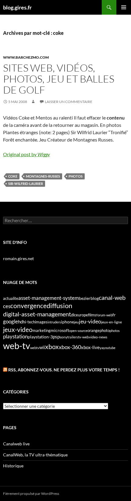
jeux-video (18, 329)
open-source (78, 331)
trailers (72, 337)
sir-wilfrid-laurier (25, 184)
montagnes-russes (43, 176)
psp (56, 336)
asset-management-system (48, 298)
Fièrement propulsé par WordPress (31, 493)
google (10, 321)
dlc (73, 314)
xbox (52, 346)
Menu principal (123, 7)
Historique (13, 465)
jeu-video (90, 321)
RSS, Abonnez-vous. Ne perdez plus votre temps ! (64, 369)
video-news (98, 337)
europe (82, 314)
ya (101, 348)
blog (94, 298)
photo (105, 330)
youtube (109, 348)
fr (114, 314)
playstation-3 (40, 336)
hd (20, 321)
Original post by (26, 154)
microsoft (60, 330)
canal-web (112, 297)
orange (93, 330)
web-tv (16, 345)
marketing (42, 330)
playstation (15, 336)
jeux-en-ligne (111, 322)
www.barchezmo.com (26, 57)
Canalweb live (16, 443)
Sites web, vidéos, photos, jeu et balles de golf (58, 78)
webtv (34, 348)
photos (76, 176)
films (92, 314)
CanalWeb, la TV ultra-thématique (35, 454)
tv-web (83, 337)
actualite (10, 298)
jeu (76, 322)
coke (12, 176)
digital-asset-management (37, 314)
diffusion (59, 305)
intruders (54, 322)
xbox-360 (70, 347)
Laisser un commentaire (68, 101)
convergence (28, 305)
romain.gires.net (18, 258)
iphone (67, 321)
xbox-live (90, 347)
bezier (84, 298)
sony (63, 337)
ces (6, 306)
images (41, 322)
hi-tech (29, 322)
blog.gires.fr (17, 7)
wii (42, 347)
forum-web (104, 315)
